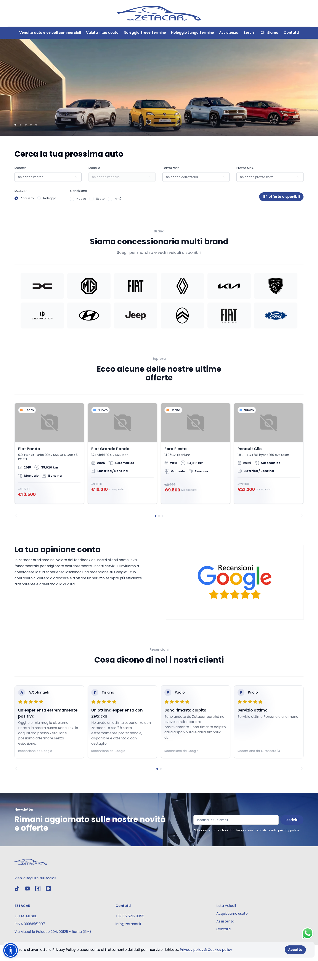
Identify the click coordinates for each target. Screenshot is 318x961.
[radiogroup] (35, 198)
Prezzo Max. (245, 168)
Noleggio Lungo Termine (192, 32)
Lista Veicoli (226, 905)
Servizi (249, 32)
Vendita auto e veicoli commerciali (50, 32)
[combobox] (48, 177)
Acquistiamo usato (232, 913)
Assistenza (228, 32)
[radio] (16, 198)
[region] (159, 460)
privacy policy (288, 830)
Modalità (20, 191)
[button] (10, 950)
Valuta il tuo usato (102, 32)
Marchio (20, 168)
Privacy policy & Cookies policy (206, 949)
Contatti (291, 32)
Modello (94, 168)
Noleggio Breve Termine (145, 32)
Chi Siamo (269, 32)
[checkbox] (72, 199)
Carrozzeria (171, 168)
